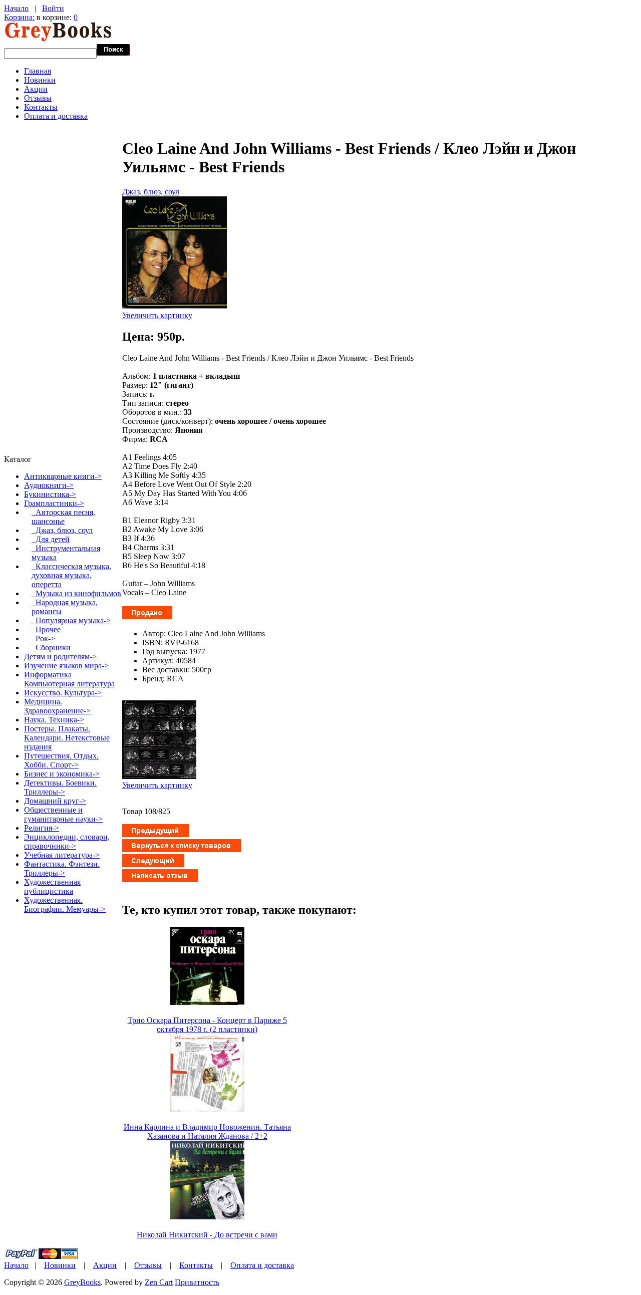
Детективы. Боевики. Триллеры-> (60, 787)
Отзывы (38, 98)
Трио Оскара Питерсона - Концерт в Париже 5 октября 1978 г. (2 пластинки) (207, 1024)
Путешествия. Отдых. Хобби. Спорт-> (61, 760)
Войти (53, 8)
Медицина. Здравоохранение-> (57, 706)
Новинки (40, 80)
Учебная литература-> (62, 855)
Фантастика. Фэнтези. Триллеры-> (62, 868)
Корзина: (19, 17)
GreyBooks (82, 1282)
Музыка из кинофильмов (76, 593)
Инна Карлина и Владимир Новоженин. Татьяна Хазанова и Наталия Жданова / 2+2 (207, 1131)
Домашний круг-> (55, 801)
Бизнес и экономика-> (62, 773)
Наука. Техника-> (54, 719)
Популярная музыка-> (71, 620)
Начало (16, 8)
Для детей (51, 539)
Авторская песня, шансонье (63, 517)
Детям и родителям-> (60, 656)
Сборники (51, 647)
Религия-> (41, 828)
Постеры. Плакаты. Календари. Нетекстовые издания (67, 737)
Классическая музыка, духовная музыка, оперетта (71, 575)
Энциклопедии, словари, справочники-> (67, 841)
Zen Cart (159, 1282)
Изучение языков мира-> (66, 665)
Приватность (197, 1282)
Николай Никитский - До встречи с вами (207, 1234)
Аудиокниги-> (49, 485)
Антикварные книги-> (63, 476)
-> (54, 503)
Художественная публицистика (52, 886)
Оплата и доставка (56, 116)
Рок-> (43, 638)
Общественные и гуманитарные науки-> (63, 814)
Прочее (46, 629)
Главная (37, 71)
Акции (36, 89)
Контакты (41, 107)
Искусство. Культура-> (63, 692)
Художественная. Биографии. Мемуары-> (65, 904)
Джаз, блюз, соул (150, 191)
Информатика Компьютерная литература (69, 679)
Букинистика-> (50, 494)
